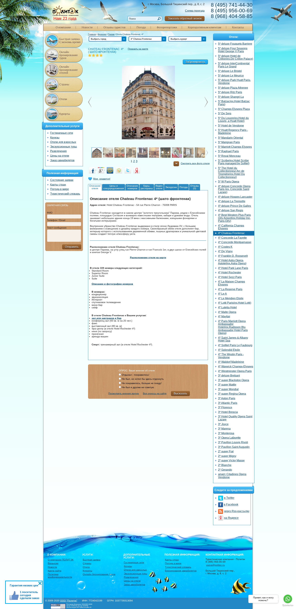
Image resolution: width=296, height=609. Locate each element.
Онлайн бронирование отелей (68, 69)
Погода (141, 27)
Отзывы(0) (194, 187)
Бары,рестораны (147, 187)
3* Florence (225, 407)
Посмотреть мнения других (123, 393)
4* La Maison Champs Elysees (231, 283)
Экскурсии (171, 187)
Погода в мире (59, 189)
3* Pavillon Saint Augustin (234, 446)
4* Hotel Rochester (229, 272)
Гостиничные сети (61, 132)
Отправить (71, 246)
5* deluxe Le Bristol (230, 71)
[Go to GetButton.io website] (287, 605)
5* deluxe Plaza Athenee (233, 87)
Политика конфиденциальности (60, 575)
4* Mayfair (224, 316)
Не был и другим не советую (138, 387)
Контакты (238, 27)
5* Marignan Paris (229, 142)
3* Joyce (223, 424)
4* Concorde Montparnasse (234, 242)
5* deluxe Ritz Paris (230, 92)
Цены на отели (59, 155)
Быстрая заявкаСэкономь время (70, 41)
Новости (87, 27)
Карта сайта (54, 570)
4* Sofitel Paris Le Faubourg (235, 345)
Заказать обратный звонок (185, 18)
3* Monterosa (226, 433)
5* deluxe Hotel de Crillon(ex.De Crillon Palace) (235, 57)
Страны (64, 84)
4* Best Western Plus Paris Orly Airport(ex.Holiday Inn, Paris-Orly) (234, 218)
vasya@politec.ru (215, 565)
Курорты (64, 113)
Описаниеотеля (95, 187)
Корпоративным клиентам (204, 27)
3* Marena (224, 428)
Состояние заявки (61, 180)
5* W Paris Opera (228, 181)
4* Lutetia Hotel (227, 307)
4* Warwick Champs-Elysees (235, 366)
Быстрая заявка (91, 559)
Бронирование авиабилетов (180, 570)
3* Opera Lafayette (229, 437)
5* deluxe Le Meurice (231, 75)
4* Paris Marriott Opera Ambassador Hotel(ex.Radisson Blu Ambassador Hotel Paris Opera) (233, 327)
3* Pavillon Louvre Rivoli (233, 442)
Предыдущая (206, 102)
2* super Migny (227, 456)
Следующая (89, 102)
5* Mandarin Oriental (230, 137)
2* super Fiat (225, 451)
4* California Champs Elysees (231, 227)
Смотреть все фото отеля (195, 163)
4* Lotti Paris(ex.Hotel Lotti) (234, 302)
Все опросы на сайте (154, 393)
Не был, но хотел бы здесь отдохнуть (143, 379)
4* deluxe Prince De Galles (234, 205)
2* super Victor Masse (231, 460)
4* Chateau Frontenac (231, 233)
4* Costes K (225, 246)
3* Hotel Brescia (228, 412)
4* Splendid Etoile (229, 349)
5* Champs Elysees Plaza (234, 109)
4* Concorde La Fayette (232, 237)
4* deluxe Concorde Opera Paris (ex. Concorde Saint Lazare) (234, 189)
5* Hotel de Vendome (231, 125)
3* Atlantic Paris (227, 402)
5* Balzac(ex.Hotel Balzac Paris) (234, 103)
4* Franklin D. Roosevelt (233, 255)
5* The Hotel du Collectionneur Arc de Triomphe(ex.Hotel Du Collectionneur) (231, 173)
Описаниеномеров (132, 187)
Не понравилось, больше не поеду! (142, 383)
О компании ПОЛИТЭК (60, 559)
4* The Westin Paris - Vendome (231, 356)
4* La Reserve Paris (230, 289)
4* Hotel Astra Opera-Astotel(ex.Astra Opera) (232, 262)
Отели (63, 99)
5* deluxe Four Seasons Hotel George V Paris (232, 50)
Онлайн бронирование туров (68, 55)
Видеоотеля (159, 187)
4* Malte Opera (227, 312)
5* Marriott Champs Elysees (235, 146)
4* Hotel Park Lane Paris (233, 268)
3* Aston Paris (226, 398)
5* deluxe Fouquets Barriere (235, 43)
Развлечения (58, 151)
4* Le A (222, 293)
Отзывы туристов (114, 27)
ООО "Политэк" (68, 600)
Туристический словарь (65, 193)
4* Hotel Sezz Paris (230, 277)
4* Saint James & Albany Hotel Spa (233, 339)
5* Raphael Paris (228, 151)
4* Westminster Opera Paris (235, 371)
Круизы (54, 137)
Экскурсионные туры (63, 146)
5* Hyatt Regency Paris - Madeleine (233, 132)
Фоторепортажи (167, 27)
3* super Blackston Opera (233, 380)
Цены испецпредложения (113, 187)
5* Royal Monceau (229, 155)
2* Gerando (225, 469)
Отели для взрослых (63, 142)
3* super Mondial (228, 389)
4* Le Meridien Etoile (230, 298)
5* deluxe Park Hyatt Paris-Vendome (234, 82)
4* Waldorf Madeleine (231, 361)
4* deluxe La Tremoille (231, 201)
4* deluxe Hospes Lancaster (235, 196)
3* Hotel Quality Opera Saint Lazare (235, 418)
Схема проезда (195, 10)
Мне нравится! (101, 178)
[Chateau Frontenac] (148, 102)
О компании (63, 27)
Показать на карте (138, 48)
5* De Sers (224, 113)
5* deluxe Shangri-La (231, 96)
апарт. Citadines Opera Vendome (232, 476)
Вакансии (53, 563)
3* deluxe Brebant (229, 375)
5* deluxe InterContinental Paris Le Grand (234, 65)
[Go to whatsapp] (287, 599)
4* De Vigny (225, 251)
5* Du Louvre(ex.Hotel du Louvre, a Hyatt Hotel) (233, 120)
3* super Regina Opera (232, 393)
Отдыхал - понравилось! (135, 374)
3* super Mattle (227, 384)
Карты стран (58, 184)
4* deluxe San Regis (230, 210)
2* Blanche (224, 465)
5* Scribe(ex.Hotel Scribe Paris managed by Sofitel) (233, 162)
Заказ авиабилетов (62, 160)
